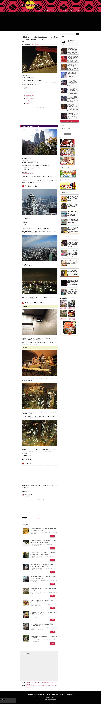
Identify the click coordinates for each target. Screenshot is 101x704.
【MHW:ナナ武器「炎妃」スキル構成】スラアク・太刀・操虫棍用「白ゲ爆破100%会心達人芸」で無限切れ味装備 (72, 91)
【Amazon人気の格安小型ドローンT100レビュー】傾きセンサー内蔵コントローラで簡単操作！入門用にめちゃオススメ (72, 253)
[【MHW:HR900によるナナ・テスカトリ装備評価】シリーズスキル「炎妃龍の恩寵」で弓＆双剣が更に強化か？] (64, 100)
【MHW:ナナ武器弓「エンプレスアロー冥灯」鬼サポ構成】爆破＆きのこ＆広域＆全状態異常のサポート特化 (72, 83)
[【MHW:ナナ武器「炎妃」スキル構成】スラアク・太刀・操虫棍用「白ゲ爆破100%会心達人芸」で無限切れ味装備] (64, 92)
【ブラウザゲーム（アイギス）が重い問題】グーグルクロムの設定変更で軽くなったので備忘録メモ (72, 273)
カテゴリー (62, 128)
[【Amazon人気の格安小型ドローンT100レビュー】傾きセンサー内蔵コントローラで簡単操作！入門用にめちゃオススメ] (64, 255)
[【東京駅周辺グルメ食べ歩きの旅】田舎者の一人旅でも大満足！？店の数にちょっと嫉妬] (26, 533)
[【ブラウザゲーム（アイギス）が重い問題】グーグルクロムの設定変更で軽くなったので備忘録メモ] (64, 274)
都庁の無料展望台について (28, 95)
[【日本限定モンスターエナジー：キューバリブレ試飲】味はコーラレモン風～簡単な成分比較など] (64, 284)
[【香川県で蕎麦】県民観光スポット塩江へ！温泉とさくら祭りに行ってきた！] (26, 593)
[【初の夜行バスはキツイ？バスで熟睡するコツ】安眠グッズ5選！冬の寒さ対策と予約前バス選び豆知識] (26, 557)
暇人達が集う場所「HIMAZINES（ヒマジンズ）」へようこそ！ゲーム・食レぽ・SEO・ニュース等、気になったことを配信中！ (50, 696)
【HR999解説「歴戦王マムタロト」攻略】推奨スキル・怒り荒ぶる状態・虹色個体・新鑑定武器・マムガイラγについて (72, 51)
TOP (23, 29)
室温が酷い (29, 100)
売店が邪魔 (29, 101)
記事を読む (52, 559)
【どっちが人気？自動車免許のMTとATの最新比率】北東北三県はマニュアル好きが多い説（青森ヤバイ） (72, 230)
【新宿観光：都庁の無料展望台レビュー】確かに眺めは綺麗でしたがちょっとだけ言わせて (50, 694)
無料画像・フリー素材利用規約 (53, 29)
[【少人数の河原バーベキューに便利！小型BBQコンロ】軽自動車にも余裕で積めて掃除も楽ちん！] (26, 581)
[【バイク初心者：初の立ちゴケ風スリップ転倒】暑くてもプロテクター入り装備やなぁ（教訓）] (64, 294)
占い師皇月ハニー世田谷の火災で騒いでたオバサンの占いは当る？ (72, 205)
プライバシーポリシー (42, 29)
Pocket (39, 518)
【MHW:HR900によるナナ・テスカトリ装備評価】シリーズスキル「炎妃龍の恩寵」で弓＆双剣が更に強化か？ (72, 99)
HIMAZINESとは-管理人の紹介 (31, 29)
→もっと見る (69, 121)
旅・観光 (32, 44)
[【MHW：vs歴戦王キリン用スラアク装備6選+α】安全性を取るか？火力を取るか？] (64, 77)
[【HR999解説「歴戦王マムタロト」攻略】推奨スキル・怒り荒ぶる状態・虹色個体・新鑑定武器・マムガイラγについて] (64, 53)
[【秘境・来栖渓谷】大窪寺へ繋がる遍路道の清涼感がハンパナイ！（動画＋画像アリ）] (26, 629)
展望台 (38, 44)
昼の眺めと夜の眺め (29, 96)
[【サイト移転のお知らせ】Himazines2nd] (64, 45)
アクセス (26, 103)
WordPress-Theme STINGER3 (50, 699)
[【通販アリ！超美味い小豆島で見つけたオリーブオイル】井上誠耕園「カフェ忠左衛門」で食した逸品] (26, 605)
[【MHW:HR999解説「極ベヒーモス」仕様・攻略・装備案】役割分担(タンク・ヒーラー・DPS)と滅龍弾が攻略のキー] (64, 61)
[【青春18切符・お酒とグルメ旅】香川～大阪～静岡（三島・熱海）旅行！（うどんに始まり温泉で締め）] (26, 617)
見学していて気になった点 (30, 98)
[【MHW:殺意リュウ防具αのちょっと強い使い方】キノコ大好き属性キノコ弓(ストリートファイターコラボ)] (64, 118)
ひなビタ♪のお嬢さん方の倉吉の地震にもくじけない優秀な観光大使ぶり (72, 262)
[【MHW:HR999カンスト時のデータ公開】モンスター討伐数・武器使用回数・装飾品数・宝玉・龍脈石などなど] (64, 69)
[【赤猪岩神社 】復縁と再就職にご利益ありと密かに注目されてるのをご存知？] (26, 641)
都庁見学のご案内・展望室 (27, 173)
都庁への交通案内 (25, 495)
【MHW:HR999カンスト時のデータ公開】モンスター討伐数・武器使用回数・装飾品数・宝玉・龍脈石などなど (72, 67)
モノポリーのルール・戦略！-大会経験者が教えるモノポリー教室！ (72, 221)
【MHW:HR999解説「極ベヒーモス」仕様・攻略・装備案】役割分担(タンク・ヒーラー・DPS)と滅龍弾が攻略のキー (72, 59)
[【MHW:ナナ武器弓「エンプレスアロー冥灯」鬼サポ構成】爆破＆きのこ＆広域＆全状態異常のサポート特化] (64, 84)
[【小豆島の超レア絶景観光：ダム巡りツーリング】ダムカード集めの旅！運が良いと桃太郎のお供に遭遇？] (26, 545)
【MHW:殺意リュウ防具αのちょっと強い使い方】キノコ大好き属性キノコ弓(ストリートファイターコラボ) (72, 116)
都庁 (36, 44)
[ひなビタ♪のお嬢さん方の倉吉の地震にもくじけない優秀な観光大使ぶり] (64, 265)
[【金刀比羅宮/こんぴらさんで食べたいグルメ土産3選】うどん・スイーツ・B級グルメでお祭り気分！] (26, 569)
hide (32, 92)
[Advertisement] (50, 20)
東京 (34, 44)
